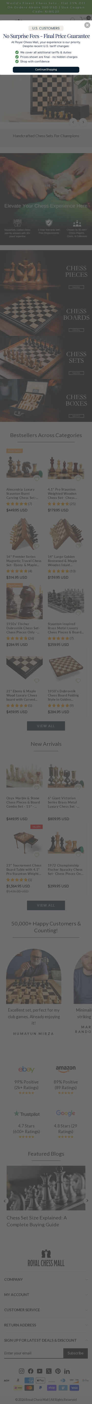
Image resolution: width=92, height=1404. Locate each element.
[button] (87, 25)
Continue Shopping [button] (46, 69)
